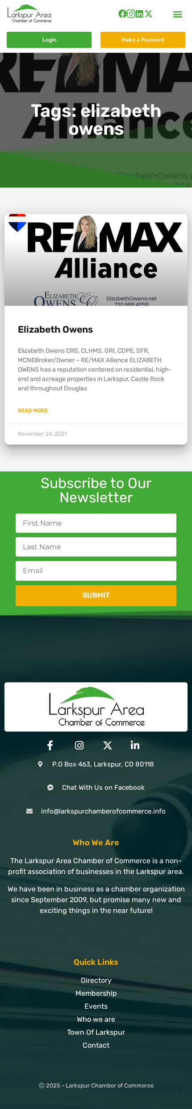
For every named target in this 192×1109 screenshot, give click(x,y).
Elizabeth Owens (55, 329)
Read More (33, 410)
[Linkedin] (139, 13)
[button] (178, 13)
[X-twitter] (148, 13)
